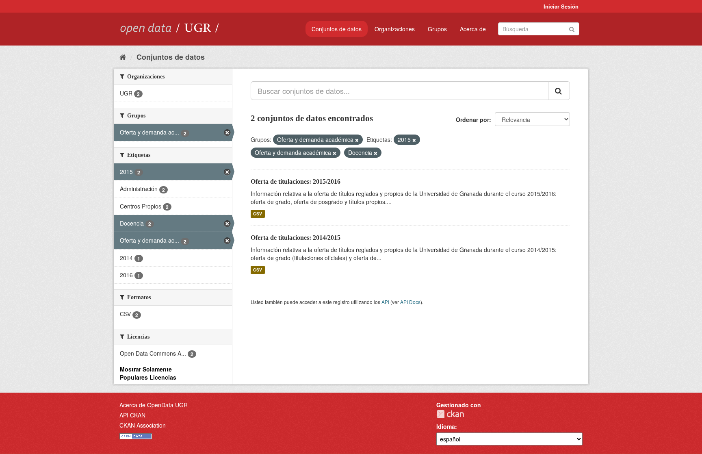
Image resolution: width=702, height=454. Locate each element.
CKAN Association (142, 425)
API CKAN (132, 415)
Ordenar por (472, 119)
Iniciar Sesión (561, 6)
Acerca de (473, 29)
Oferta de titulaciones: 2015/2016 (295, 181)
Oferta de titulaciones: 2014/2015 (295, 237)
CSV (257, 214)
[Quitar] (357, 140)
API (385, 301)
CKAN (450, 414)
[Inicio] (122, 56)
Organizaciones (395, 29)
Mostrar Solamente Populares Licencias (148, 373)
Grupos (437, 29)
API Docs (410, 301)
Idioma (445, 426)
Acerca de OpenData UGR (153, 405)
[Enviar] (571, 28)
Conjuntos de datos (337, 29)
